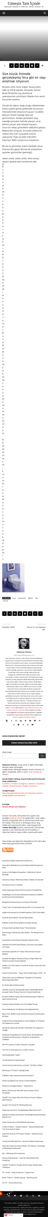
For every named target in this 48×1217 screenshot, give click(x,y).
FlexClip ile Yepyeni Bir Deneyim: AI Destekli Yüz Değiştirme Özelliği (23, 1029)
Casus (14, 598)
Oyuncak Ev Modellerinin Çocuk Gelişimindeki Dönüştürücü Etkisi (22, 866)
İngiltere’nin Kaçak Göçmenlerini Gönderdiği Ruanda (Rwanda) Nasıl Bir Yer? (24, 1116)
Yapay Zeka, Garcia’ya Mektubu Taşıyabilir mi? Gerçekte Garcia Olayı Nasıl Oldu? (21, 979)
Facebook (32, 717)
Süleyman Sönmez (24, 652)
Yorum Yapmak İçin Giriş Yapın (24, 743)
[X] (16, 65)
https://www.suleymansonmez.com (24, 655)
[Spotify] (19, 724)
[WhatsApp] (27, 65)
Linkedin (26, 717)
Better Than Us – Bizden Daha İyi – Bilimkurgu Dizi (19, 1178)
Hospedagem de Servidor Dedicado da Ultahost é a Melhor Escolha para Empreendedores (22, 896)
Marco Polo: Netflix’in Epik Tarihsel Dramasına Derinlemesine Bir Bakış (23, 1015)
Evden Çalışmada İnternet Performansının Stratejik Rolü (22, 890)
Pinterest (32, 786)
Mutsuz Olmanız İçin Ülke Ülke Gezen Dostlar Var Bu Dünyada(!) (20, 1092)
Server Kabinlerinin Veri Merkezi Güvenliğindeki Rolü (20, 1009)
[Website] (29, 724)
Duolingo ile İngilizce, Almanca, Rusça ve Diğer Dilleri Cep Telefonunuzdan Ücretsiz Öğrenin (22, 960)
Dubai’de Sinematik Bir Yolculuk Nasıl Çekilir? (17, 918)
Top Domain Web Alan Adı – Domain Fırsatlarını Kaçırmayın (22, 1141)
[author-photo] (24, 649)
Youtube (12, 708)
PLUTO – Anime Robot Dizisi (12, 1183)
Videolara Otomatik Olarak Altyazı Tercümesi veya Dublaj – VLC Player (23, 946)
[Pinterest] (37, 65)
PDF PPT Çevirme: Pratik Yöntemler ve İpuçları (18, 1045)
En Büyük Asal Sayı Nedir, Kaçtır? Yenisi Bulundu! (19, 928)
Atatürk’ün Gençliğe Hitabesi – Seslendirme (17, 1086)
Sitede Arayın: (7, 752)
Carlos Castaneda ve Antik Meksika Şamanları (18, 1122)
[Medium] (31, 721)
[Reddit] (15, 724)
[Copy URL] (40, 613)
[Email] (35, 613)
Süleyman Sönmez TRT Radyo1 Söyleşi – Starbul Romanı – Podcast (23, 1135)
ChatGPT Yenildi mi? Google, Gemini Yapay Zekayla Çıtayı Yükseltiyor (22, 1166)
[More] (42, 65)
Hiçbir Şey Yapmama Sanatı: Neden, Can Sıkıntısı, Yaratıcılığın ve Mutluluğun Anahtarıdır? (23, 1147)
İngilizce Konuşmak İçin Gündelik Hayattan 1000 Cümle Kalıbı (23, 912)
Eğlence (5, 55)
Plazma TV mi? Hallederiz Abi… (36, 628)
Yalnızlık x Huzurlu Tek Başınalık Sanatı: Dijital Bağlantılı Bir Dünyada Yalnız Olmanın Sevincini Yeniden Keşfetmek (22, 991)
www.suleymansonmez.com (33, 708)
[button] (3, 13)
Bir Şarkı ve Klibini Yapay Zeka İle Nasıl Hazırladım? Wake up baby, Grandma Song (23, 998)
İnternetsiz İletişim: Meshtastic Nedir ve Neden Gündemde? (23, 880)
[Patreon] (36, 721)
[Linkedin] (22, 65)
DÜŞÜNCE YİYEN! (8, 627)
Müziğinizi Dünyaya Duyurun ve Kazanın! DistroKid (19, 902)
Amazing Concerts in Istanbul (12, 885)
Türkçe (10, 1215)
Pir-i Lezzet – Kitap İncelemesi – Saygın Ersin (18, 1172)
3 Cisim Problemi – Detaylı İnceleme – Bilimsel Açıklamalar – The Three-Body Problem (23, 1128)
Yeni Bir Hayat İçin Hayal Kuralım (13, 1060)
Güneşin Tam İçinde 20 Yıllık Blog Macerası (17, 1105)
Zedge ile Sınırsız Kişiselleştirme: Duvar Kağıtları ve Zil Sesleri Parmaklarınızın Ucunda (23, 1022)
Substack (31, 784)
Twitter (15, 717)
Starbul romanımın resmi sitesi (16, 710)
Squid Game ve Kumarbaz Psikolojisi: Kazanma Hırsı (20, 940)
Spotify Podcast (15, 786)
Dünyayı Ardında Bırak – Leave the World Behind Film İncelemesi (20, 1159)
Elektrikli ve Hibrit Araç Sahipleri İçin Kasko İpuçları (19, 923)
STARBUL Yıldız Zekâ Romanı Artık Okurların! (18, 1076)
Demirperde (22, 598)
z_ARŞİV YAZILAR (13, 55)
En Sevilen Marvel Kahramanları (13, 985)
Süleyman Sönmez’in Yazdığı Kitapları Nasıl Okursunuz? (21, 1110)
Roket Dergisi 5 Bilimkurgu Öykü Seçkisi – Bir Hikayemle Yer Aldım (23, 934)
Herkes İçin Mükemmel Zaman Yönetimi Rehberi (19, 1081)
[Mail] (26, 721)
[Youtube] (33, 724)
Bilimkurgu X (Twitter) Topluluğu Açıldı (15, 1070)
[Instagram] (17, 721)
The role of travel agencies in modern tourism (18, 1050)
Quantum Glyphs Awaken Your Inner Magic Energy (20, 1004)
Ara (42, 756)
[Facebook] (11, 65)
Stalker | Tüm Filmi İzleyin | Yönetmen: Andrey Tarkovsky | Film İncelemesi (24, 967)
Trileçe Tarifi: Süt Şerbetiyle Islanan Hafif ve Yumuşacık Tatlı (23, 907)
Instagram (20, 717)
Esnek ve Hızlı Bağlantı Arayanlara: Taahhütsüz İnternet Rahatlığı (21, 873)
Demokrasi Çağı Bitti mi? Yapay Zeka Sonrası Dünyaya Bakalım (21, 953)
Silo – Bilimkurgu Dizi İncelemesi (13, 1153)
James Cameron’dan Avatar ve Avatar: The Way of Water (22, 1065)
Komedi (5, 601)
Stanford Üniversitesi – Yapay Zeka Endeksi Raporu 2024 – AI (23, 973)
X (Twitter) (6, 784)
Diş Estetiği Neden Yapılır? (11, 1055)
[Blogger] (7, 721)
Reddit (25, 786)
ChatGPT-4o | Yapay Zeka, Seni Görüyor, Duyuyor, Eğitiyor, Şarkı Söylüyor (22, 1099)
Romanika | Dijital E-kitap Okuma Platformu (17, 861)
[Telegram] (32, 65)
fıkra (36, 598)
